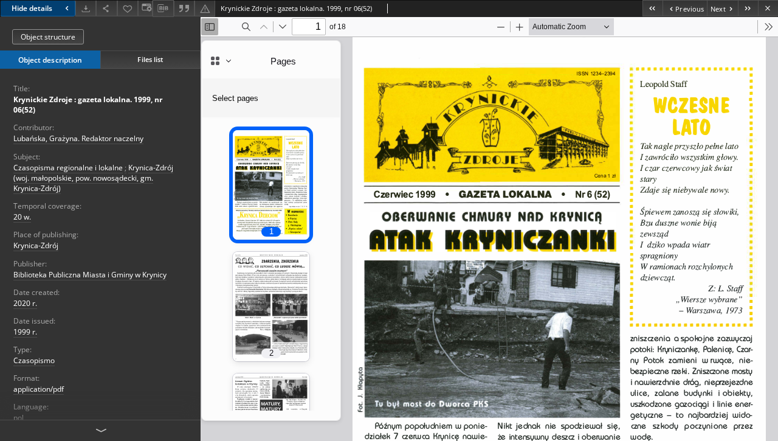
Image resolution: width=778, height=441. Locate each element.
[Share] (106, 8)
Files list (150, 59)
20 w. (22, 217)
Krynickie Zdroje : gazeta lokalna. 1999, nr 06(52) (87, 104)
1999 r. (25, 332)
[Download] (85, 8)
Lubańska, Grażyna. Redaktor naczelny (78, 138)
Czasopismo (34, 360)
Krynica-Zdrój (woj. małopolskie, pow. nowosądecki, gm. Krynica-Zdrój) (93, 177)
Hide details (32, 8)
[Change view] (145, 8)
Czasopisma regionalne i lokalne (68, 167)
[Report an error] (204, 8)
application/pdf (38, 389)
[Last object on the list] (748, 8)
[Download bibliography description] (163, 8)
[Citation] (184, 8)
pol (18, 417)
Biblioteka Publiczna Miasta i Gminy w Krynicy (90, 274)
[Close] (768, 8)
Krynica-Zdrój (35, 245)
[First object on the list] (652, 8)
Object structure (48, 37)
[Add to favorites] (127, 8)
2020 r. (25, 303)
